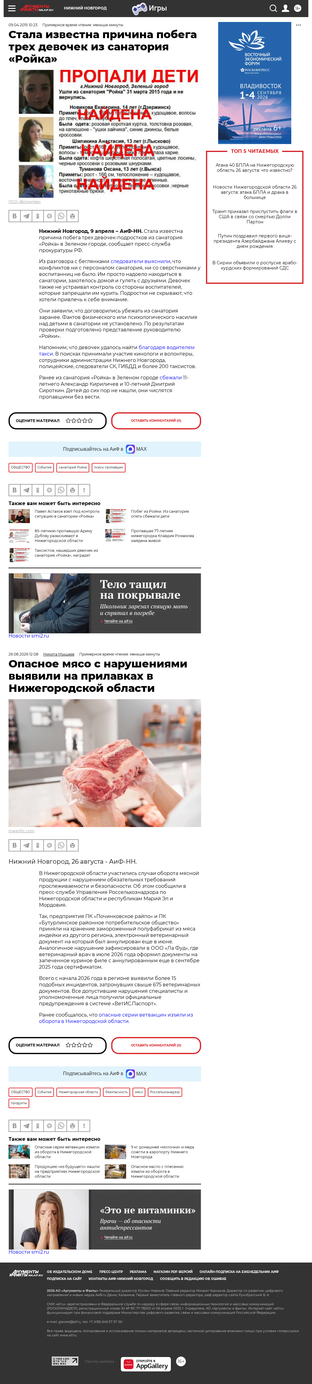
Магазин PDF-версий (173, 1272)
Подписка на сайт (64, 1279)
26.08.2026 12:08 (23, 654)
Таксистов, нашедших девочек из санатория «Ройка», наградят (66, 553)
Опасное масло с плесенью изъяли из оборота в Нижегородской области (157, 1171)
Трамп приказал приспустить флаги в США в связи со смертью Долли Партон (254, 217)
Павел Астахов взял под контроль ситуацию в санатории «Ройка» (67, 514)
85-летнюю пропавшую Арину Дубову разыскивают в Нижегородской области (63, 536)
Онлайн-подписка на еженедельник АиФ (239, 1272)
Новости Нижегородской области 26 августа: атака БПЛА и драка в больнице (255, 192)
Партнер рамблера (99, 1361)
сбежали (171, 378)
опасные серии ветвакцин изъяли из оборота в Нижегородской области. (116, 1018)
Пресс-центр (111, 1272)
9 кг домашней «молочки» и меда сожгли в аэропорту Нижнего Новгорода (162, 1152)
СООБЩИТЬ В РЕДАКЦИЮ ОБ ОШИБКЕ (193, 1279)
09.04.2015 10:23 (23, 25)
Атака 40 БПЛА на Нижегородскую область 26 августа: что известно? (255, 168)
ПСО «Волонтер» (25, 201)
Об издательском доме (69, 1272)
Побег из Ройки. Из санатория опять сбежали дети (160, 514)
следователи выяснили (140, 261)
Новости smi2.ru (29, 636)
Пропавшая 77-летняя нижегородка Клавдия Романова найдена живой (162, 536)
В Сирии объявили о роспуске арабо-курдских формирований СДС (254, 265)
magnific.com (21, 831)
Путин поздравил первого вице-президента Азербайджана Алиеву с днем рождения (255, 241)
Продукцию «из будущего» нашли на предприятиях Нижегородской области (67, 1171)
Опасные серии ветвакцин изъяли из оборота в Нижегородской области (67, 1152)
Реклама (138, 1272)
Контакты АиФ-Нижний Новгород (121, 1279)
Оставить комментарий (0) (156, 421)
